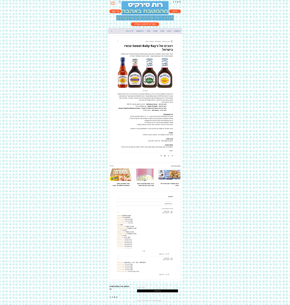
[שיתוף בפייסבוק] (172, 155)
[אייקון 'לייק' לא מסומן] (168, 254)
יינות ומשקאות (140, 31)
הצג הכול (112, 165)
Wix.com (160, 300)
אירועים (169, 31)
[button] (111, 31)
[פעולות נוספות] (118, 41)
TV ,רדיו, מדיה (129, 31)
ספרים (148, 31)
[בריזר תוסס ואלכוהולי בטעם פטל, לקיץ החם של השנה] (145, 175)
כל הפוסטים (177, 31)
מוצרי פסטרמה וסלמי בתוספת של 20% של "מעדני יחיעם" (121, 184)
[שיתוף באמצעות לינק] (161, 155)
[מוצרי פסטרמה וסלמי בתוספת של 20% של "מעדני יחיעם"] (120, 175)
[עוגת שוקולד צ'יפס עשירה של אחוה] (169, 175)
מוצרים (162, 31)
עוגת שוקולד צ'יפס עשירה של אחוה (170, 184)
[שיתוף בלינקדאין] (165, 155)
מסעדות (155, 31)
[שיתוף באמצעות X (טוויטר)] (168, 155)
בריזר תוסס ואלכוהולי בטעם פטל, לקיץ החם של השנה (145, 184)
